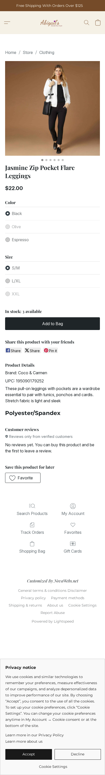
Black (17, 213)
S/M (16, 267)
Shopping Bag (32, 551)
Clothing (46, 52)
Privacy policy (33, 598)
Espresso (20, 239)
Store (28, 52)
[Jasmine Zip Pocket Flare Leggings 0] (52, 108)
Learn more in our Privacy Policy (34, 735)
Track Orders (32, 532)
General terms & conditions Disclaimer (52, 590)
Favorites (73, 532)
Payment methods (67, 598)
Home (10, 52)
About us (55, 605)
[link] (53, 765)
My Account (72, 513)
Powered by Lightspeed (53, 621)
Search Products (32, 513)
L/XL (16, 280)
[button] (52, 22)
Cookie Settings (82, 605)
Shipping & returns (25, 605)
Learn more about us (24, 741)
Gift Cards (73, 551)
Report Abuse (53, 612)
